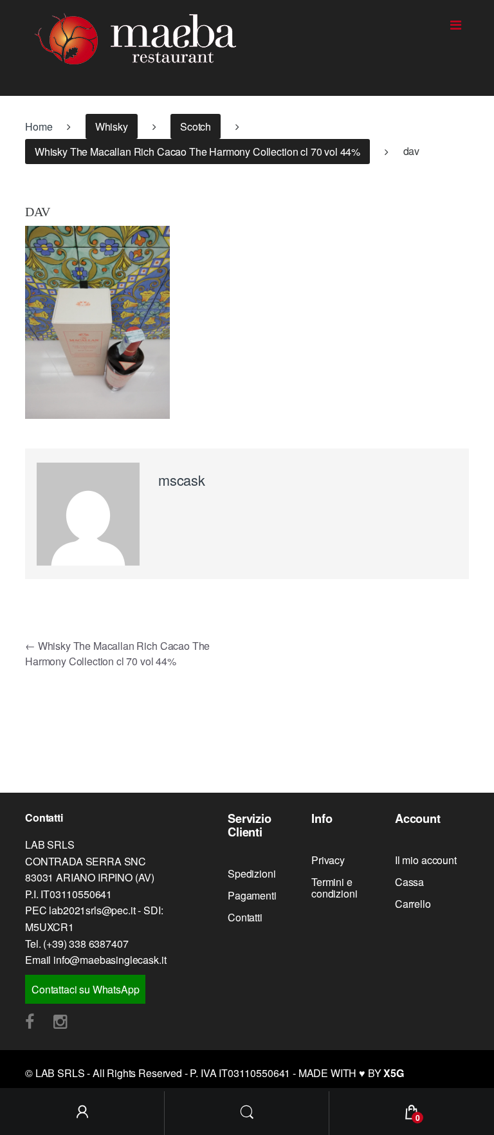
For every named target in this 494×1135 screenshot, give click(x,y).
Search (247, 1113)
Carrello (413, 903)
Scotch (195, 126)
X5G (393, 1073)
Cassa (409, 881)
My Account (82, 1113)
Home (38, 126)
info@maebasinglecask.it (109, 959)
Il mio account (426, 860)
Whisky (111, 126)
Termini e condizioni (334, 887)
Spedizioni (251, 873)
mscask (181, 480)
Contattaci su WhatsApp (85, 989)
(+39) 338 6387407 (85, 943)
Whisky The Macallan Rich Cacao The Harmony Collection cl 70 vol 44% (197, 151)
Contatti (245, 917)
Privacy (328, 860)
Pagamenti (252, 895)
